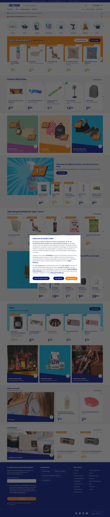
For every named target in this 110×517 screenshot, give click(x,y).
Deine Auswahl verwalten (41, 278)
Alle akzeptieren (71, 278)
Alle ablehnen (58, 278)
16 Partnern (49, 255)
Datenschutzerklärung (57, 272)
